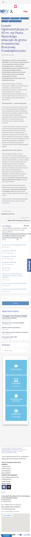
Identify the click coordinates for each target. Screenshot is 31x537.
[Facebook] (4, 487)
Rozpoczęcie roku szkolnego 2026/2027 (14, 245)
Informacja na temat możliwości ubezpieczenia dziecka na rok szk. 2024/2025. (12, 275)
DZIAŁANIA (4, 21)
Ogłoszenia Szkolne (15, 21)
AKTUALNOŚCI (5, 18)
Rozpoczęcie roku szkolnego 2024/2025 (14, 283)
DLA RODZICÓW (15, 18)
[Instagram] (9, 487)
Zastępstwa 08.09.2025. (9, 262)
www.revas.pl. (6, 203)
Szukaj (15, 303)
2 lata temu (7, 270)
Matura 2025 (6, 268)
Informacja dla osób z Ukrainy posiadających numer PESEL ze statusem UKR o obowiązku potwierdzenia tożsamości (14, 317)
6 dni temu (7, 247)
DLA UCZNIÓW (24, 18)
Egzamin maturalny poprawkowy (11, 327)
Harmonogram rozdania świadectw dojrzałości (15, 332)
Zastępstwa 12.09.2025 (9, 251)
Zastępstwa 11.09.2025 (9, 256)
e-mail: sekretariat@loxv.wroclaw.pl (10, 511)
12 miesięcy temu (8, 253)
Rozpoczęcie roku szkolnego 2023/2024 (14, 289)
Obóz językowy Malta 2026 (9, 337)
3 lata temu (7, 291)
